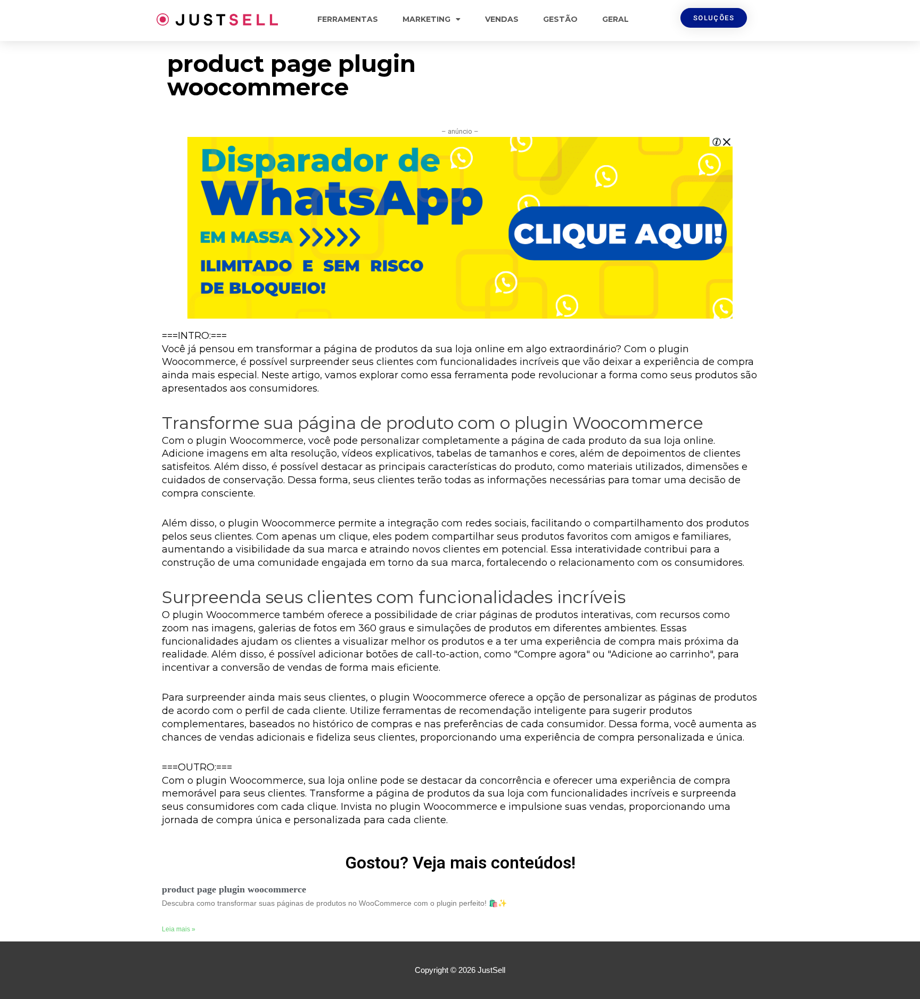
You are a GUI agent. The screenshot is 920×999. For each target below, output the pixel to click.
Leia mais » (178, 929)
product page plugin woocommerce (234, 889)
